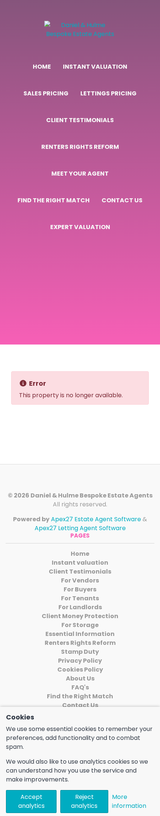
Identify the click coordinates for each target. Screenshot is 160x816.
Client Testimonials (80, 120)
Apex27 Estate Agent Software (96, 519)
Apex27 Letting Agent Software (80, 528)
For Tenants (80, 598)
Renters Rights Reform (80, 147)
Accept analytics (31, 801)
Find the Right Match (53, 200)
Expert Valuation (80, 227)
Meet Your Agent (80, 173)
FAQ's (80, 687)
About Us (80, 678)
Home (42, 66)
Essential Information (80, 634)
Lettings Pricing (108, 93)
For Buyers (80, 589)
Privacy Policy (80, 660)
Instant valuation (95, 66)
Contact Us (122, 200)
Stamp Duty (80, 651)
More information (129, 801)
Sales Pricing (45, 93)
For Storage (80, 625)
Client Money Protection (80, 616)
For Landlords (80, 607)
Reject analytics (84, 801)
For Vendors (80, 580)
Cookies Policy (80, 669)
